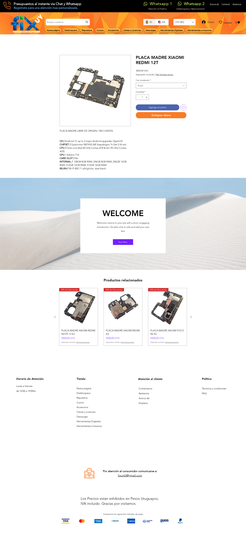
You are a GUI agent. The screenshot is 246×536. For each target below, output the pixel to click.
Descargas (82, 416)
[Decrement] (138, 97)
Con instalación (143, 80)
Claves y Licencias (86, 412)
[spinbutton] (142, 97)
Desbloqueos (84, 393)
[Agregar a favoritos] (183, 107)
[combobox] (68, 22)
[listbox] (184, 22)
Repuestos (82, 398)
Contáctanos (145, 388)
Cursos (80, 402)
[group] (123, 317)
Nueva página (84, 388)
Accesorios (82, 407)
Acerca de (144, 398)
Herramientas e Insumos (89, 426)
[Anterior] (55, 317)
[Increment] (146, 97)
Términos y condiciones (214, 388)
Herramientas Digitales (89, 421)
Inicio (62, 44)
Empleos (143, 403)
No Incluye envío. (165, 74)
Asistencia (144, 393)
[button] (184, 22)
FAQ (204, 393)
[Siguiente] (191, 317)
